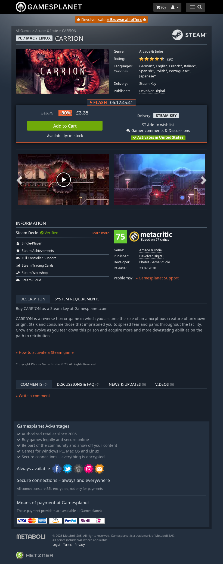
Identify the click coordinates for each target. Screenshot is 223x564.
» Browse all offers (124, 19)
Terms (67, 544)
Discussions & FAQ (78, 384)
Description (32, 298)
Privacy (80, 544)
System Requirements (77, 298)
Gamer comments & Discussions (160, 130)
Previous (19, 180)
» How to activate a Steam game (45, 352)
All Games (23, 31)
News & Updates (127, 384)
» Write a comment (33, 395)
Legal (56, 544)
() (163, 7)
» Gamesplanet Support (157, 278)
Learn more (100, 233)
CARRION (69, 31)
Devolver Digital (152, 91)
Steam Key (147, 83)
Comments (34, 384)
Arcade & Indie (46, 31)
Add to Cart (65, 126)
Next (204, 180)
